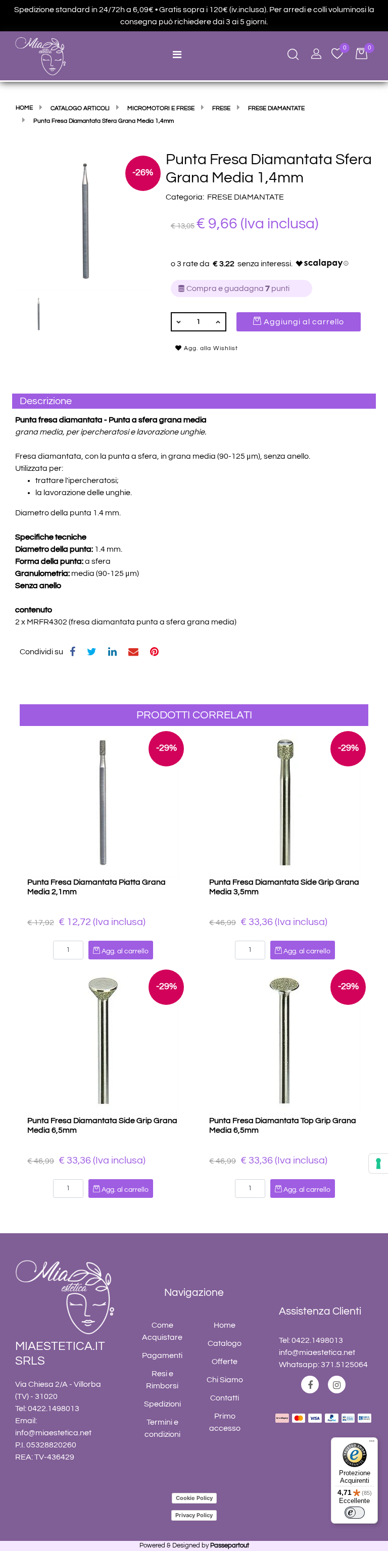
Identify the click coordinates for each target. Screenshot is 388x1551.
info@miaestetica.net (53, 1433)
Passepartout (229, 1545)
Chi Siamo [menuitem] (225, 1380)
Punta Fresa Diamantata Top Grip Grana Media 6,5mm (282, 1125)
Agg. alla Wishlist (210, 348)
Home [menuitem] (224, 1325)
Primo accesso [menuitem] (224, 1422)
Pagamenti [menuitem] (162, 1355)
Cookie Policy (194, 1497)
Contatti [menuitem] (224, 1398)
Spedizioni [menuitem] (162, 1404)
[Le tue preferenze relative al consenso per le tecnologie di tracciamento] (378, 1163)
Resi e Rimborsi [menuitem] (162, 1380)
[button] (85, 220)
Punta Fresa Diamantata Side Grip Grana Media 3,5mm (284, 887)
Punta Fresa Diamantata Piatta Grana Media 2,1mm (96, 887)
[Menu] (372, 1443)
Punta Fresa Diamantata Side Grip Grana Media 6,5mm (102, 1125)
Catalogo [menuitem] (224, 1343)
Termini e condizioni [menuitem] (162, 1428)
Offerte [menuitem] (224, 1362)
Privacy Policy (194, 1515)
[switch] (355, 1513)
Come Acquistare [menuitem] (162, 1331)
